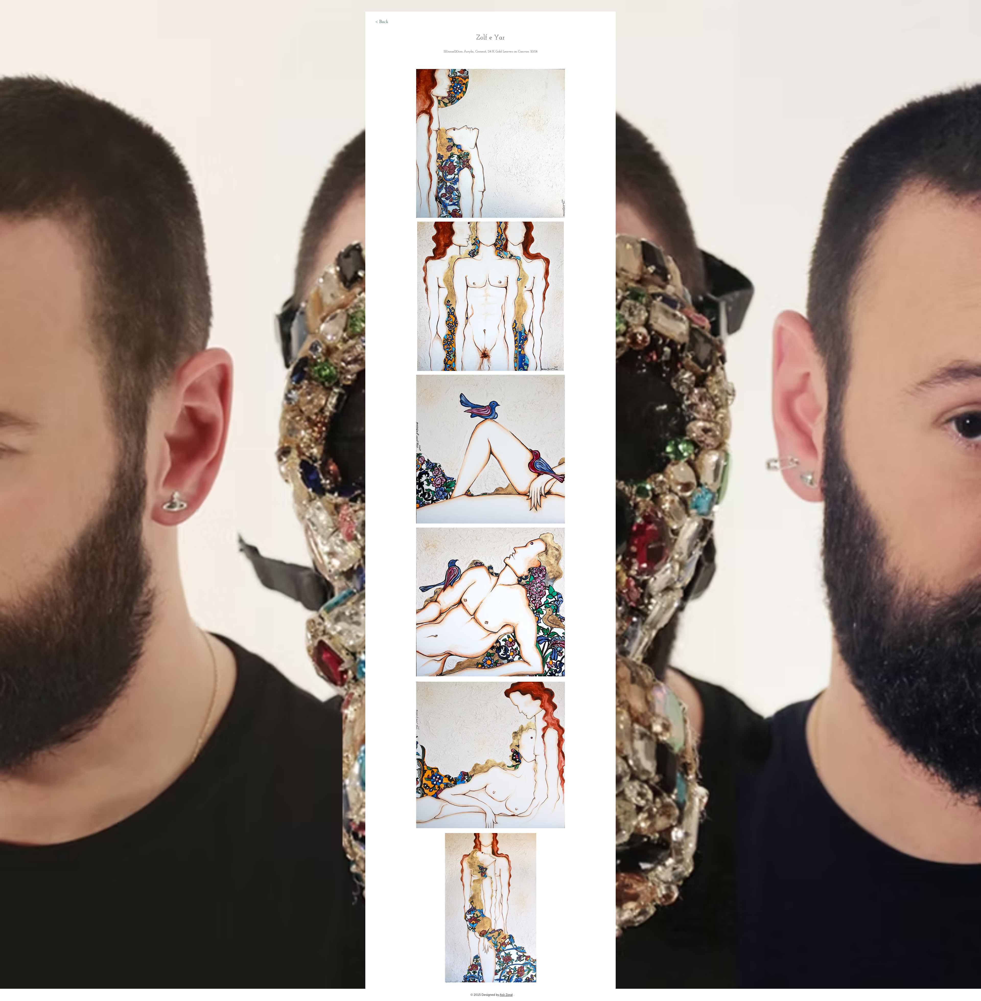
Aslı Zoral (506, 995)
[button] (490, 143)
